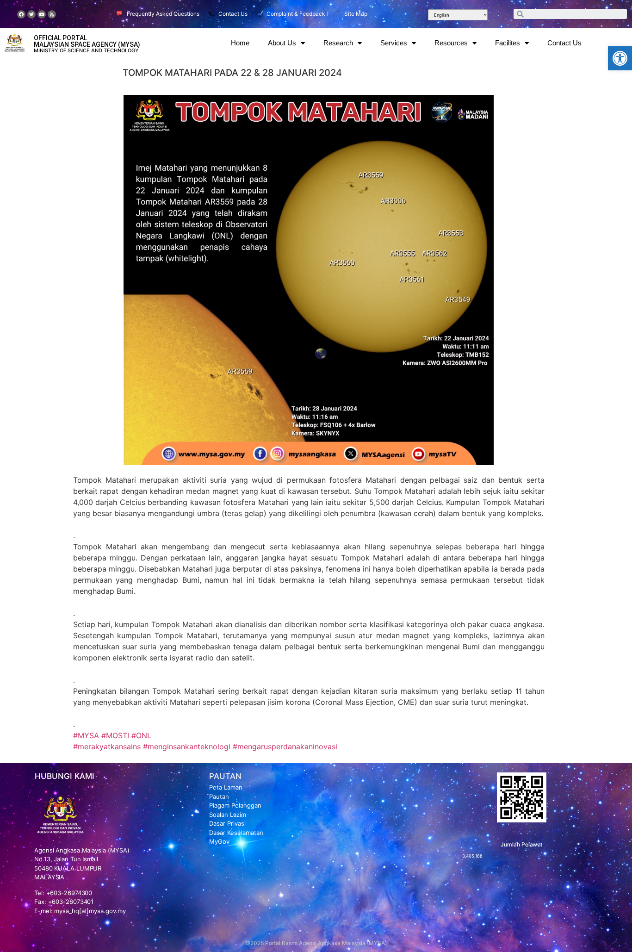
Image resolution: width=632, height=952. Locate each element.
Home (240, 43)
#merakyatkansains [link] (107, 746)
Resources (451, 43)
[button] (620, 58)
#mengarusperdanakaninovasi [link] (285, 746)
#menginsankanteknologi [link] (186, 746)
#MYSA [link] (86, 735)
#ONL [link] (141, 735)
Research (338, 43)
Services (393, 43)
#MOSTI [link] (115, 735)
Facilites (507, 43)
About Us (282, 43)
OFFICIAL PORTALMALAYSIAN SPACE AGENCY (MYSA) (87, 41)
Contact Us (564, 43)
